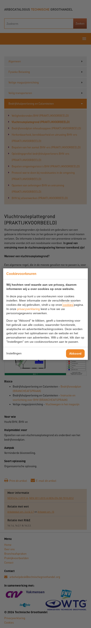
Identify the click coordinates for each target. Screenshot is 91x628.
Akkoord (75, 353)
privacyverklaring (28, 309)
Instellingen (14, 353)
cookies (68, 304)
